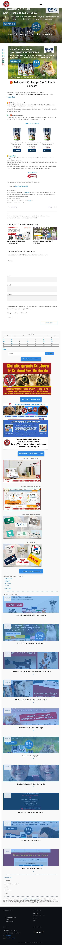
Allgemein (7, 880)
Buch (6, 893)
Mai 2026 (7, 586)
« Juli (4, 349)
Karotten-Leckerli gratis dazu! (31, 833)
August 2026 (8, 578)
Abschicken (49, 322)
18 (11, 343)
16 (51, 341)
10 (4, 341)
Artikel (6, 887)
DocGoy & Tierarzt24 (21, 186)
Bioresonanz (8, 890)
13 (27, 341)
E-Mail (9, 285)
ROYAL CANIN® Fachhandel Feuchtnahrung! (19, 236)
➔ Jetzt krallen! (32, 172)
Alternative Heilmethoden (12, 883)
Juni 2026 (8, 583)
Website (9, 294)
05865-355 (8, 935)
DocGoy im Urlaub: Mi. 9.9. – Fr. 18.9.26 (31, 777)
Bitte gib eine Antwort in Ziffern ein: (17, 313)
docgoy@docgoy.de (10, 937)
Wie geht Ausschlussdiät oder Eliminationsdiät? (31, 692)
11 (11, 341)
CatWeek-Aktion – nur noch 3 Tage (31, 720)
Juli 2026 (7, 581)
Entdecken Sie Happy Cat (31, 748)
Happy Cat (11, 97)
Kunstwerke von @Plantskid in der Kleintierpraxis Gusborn (31, 664)
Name (9, 276)
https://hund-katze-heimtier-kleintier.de (32, 899)
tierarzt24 (29, 200)
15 (43, 341)
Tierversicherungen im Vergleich (31, 861)
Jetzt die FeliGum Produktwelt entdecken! (45, 236)
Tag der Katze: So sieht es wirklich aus (31, 805)
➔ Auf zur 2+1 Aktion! (32, 123)
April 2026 (8, 588)
